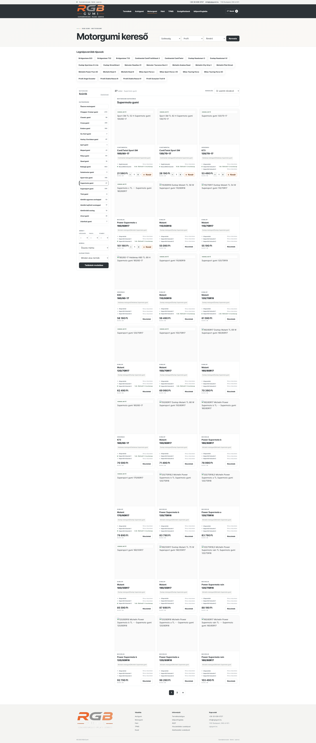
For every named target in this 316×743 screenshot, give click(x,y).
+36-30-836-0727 (197, 2)
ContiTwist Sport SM (127, 150)
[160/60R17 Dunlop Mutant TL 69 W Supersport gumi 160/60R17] (219, 343)
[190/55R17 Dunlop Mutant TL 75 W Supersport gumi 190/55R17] (177, 561)
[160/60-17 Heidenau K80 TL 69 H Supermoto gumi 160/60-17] (135, 271)
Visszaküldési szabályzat (181, 726)
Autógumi (139, 11)
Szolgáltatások (183, 11)
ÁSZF (174, 723)
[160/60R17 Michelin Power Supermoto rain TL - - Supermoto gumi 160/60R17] (219, 633)
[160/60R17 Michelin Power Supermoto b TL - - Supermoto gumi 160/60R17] (219, 416)
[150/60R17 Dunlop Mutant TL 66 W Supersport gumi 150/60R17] (177, 416)
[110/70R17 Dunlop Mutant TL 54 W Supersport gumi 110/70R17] (219, 199)
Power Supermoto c (127, 222)
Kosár (137, 730)
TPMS (170, 11)
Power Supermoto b (211, 440)
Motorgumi (152, 11)
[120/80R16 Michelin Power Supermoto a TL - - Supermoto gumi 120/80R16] (177, 633)
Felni (163, 11)
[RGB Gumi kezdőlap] (91, 11)
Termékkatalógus (178, 716)
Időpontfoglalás (200, 11)
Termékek (127, 11)
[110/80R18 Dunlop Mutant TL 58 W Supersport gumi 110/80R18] (177, 199)
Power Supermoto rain (213, 584)
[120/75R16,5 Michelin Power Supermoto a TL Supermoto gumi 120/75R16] (219, 488)
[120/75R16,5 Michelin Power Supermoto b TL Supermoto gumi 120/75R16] (177, 488)
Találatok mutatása (94, 265)
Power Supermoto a (211, 512)
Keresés (233, 38)
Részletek (189, 247)
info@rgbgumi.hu (212, 2)
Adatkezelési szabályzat (181, 730)
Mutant (162, 222)
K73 (204, 150)
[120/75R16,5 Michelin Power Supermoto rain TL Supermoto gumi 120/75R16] (219, 561)
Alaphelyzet (105, 94)
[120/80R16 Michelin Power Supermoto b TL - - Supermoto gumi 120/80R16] (135, 633)
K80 (119, 295)
